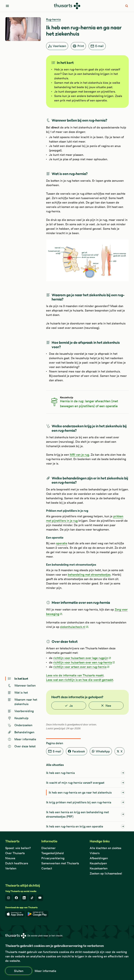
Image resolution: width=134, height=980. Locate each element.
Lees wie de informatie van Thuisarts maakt (74, 675)
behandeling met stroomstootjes (89, 574)
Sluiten (18, 971)
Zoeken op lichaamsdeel (106, 873)
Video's (95, 853)
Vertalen (10, 868)
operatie (61, 543)
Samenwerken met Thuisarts (60, 863)
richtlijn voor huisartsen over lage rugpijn (80, 658)
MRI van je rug (79, 454)
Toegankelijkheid (52, 853)
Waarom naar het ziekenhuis (25, 702)
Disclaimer (48, 848)
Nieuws (10, 858)
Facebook (78, 751)
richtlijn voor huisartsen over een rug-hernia (82, 662)
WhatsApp (103, 751)
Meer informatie (45, 971)
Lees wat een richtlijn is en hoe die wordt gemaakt (79, 680)
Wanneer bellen (25, 685)
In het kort (21, 678)
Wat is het (21, 692)
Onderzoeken (23, 725)
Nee (108, 706)
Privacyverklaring (52, 858)
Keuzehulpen (98, 863)
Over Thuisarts (15, 853)
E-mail (99, 46)
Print (80, 46)
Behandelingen (24, 732)
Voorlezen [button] (59, 46)
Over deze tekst (24, 746)
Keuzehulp (21, 718)
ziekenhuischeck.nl (72, 627)
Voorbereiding (24, 711)
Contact (46, 868)
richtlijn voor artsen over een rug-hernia (79, 667)
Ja (71, 706)
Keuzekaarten (99, 868)
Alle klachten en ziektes (105, 848)
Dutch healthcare (16, 863)
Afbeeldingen (99, 858)
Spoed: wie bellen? (18, 848)
